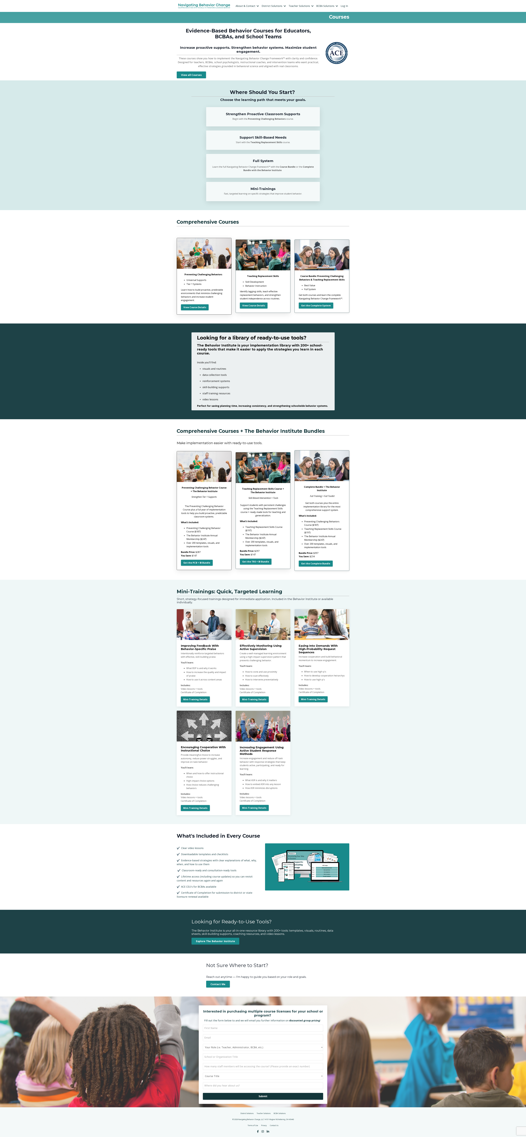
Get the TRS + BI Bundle (255, 561)
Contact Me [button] (218, 984)
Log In (344, 6)
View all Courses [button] (191, 75)
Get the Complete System (316, 305)
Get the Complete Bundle (315, 563)
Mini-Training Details (195, 699)
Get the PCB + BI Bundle (196, 562)
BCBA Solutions (280, 1113)
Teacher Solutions (264, 1113)
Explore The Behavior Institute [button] (215, 941)
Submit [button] (263, 1096)
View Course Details (194, 307)
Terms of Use (253, 1125)
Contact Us (274, 1125)
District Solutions (247, 1113)
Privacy (264, 1125)
